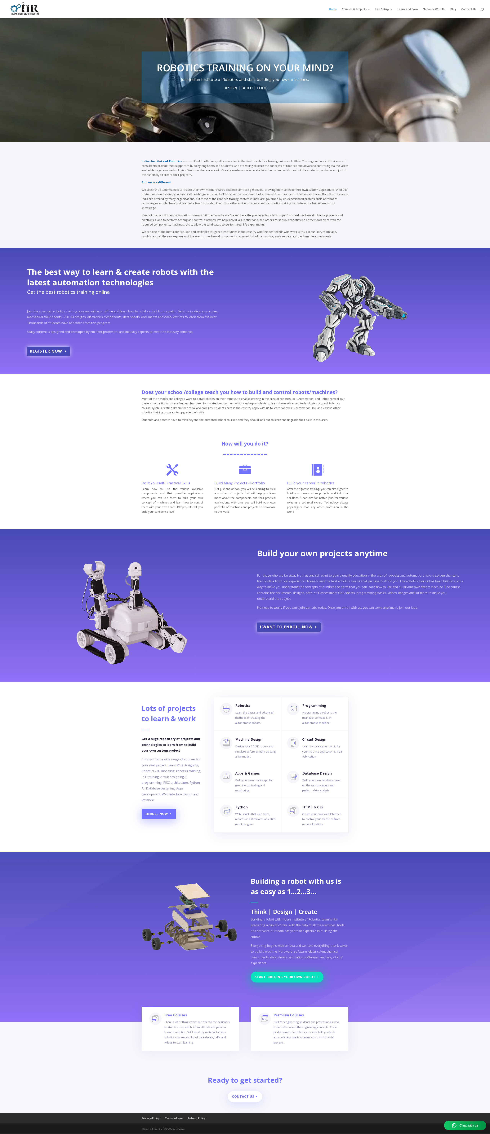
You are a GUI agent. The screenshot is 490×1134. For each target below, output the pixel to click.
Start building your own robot (285, 977)
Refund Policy (197, 1118)
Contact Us (468, 9)
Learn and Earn (408, 9)
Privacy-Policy (151, 1118)
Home (333, 9)
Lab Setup (382, 9)
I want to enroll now (286, 627)
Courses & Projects (354, 9)
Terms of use (174, 1118)
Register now (46, 351)
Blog (453, 9)
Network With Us (434, 9)
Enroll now (156, 814)
